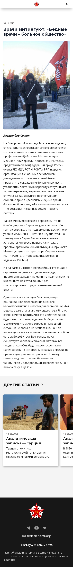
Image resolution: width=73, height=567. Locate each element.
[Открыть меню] (5, 4)
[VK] (44, 528)
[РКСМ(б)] (36, 4)
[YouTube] (36, 528)
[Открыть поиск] (67, 4)
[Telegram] (28, 528)
